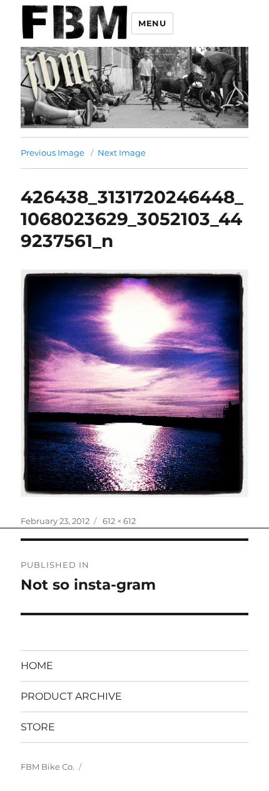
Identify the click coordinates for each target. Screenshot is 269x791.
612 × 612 (119, 521)
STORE (38, 727)
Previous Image (52, 153)
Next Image (122, 153)
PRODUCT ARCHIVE (71, 696)
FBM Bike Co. (47, 767)
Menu (152, 23)
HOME (37, 666)
